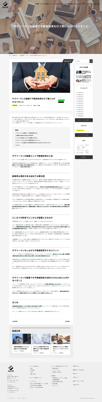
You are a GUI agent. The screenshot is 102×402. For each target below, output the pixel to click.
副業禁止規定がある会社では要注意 (24, 135)
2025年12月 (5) (80, 109)
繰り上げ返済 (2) (80, 152)
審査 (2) (87, 150)
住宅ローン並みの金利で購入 (37, 387)
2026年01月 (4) (80, 107)
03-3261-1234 (12, 380)
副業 (39, 105)
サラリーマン (22, 105)
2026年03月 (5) (80, 103)
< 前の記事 (14, 321)
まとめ (17, 145)
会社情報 (37, 4)
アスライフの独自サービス (46, 4)
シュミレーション (56, 370)
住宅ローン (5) (80, 148)
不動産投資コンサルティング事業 (59, 378)
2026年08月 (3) (80, 92)
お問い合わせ (97, 4)
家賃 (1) (87, 152)
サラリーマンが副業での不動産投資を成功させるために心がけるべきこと (33, 142)
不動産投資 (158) (80, 130)
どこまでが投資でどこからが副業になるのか (26, 138)
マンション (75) (80, 145)
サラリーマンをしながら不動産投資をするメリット (28, 140)
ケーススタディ (82, 4)
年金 (31, 368)
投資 (35, 105)
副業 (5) (83, 147)
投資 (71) (87, 145)
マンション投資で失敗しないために (70, 4)
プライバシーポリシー (21, 398)
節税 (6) (78, 147)
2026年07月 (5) (80, 94)
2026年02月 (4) (80, 105)
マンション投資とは (57, 4)
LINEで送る (61, 100)
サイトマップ (11, 398)
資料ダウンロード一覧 (78, 381)
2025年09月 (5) (80, 116)
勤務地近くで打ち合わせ (78, 370)
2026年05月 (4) (80, 99)
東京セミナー (76, 373)
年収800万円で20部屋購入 (36, 385)
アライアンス (55, 385)
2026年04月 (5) (80, 101)
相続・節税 (33, 374)
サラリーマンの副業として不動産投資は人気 (26, 133)
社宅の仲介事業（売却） (57, 381)
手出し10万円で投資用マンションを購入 (39, 383)
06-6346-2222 (12, 390)
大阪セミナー (76, 377)
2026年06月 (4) (80, 97)
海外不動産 (54, 383)
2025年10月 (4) (80, 113)
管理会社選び (55, 368)
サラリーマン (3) (80, 150)
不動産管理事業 (55, 380)
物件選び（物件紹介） (57, 372)
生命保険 (32, 370)
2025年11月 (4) (80, 111)
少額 (31, 372)
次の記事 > (67, 321)
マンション (30, 105)
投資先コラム (90, 4)
